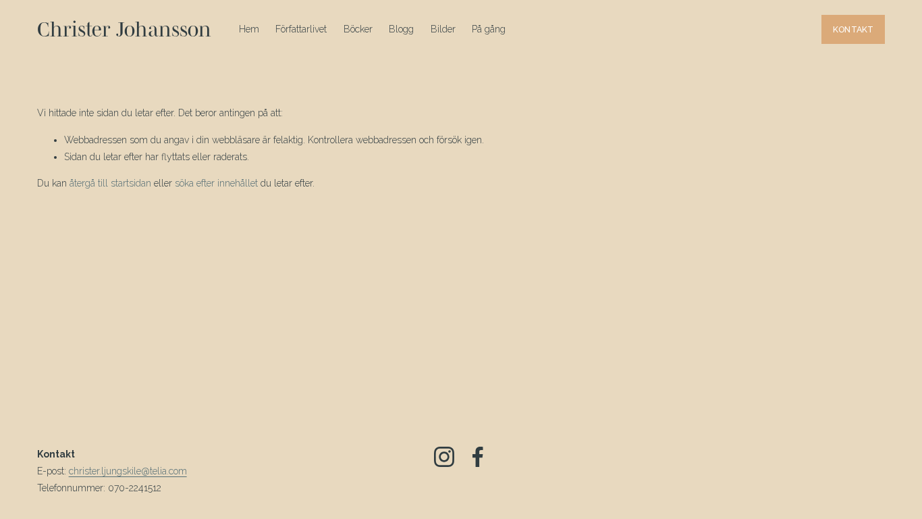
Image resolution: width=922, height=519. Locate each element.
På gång (489, 29)
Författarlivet (301, 29)
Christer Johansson (124, 29)
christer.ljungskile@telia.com (128, 471)
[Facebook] (478, 457)
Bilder (443, 29)
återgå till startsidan (110, 183)
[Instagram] (444, 457)
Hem (249, 29)
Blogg (401, 29)
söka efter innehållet (216, 183)
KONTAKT (853, 29)
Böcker (358, 29)
